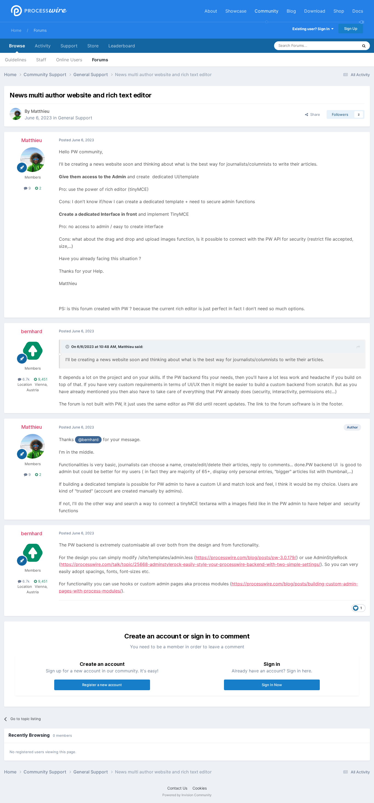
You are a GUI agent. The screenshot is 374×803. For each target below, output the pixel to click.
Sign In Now (272, 685)
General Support (75, 117)
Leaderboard (121, 45)
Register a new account (102, 685)
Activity (43, 45)
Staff (41, 59)
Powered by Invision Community (187, 795)
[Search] (364, 45)
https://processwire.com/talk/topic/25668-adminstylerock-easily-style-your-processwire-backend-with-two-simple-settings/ (190, 564)
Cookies (199, 788)
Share (314, 114)
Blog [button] (291, 11)
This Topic (342, 46)
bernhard (31, 331)
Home (16, 30)
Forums (40, 30)
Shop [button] (338, 11)
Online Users (69, 59)
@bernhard (88, 439)
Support (69, 45)
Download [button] (314, 11)
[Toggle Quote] (67, 346)
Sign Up (350, 28)
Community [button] (266, 11)
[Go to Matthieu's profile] (16, 114)
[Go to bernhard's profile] (32, 350)
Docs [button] (357, 11)
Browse (17, 45)
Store (93, 45)
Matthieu (40, 111)
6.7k (25, 379)
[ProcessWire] (38, 11)
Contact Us (177, 788)
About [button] (211, 11)
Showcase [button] (235, 11)
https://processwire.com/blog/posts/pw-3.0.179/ (246, 557)
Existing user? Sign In (311, 29)
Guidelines (15, 59)
